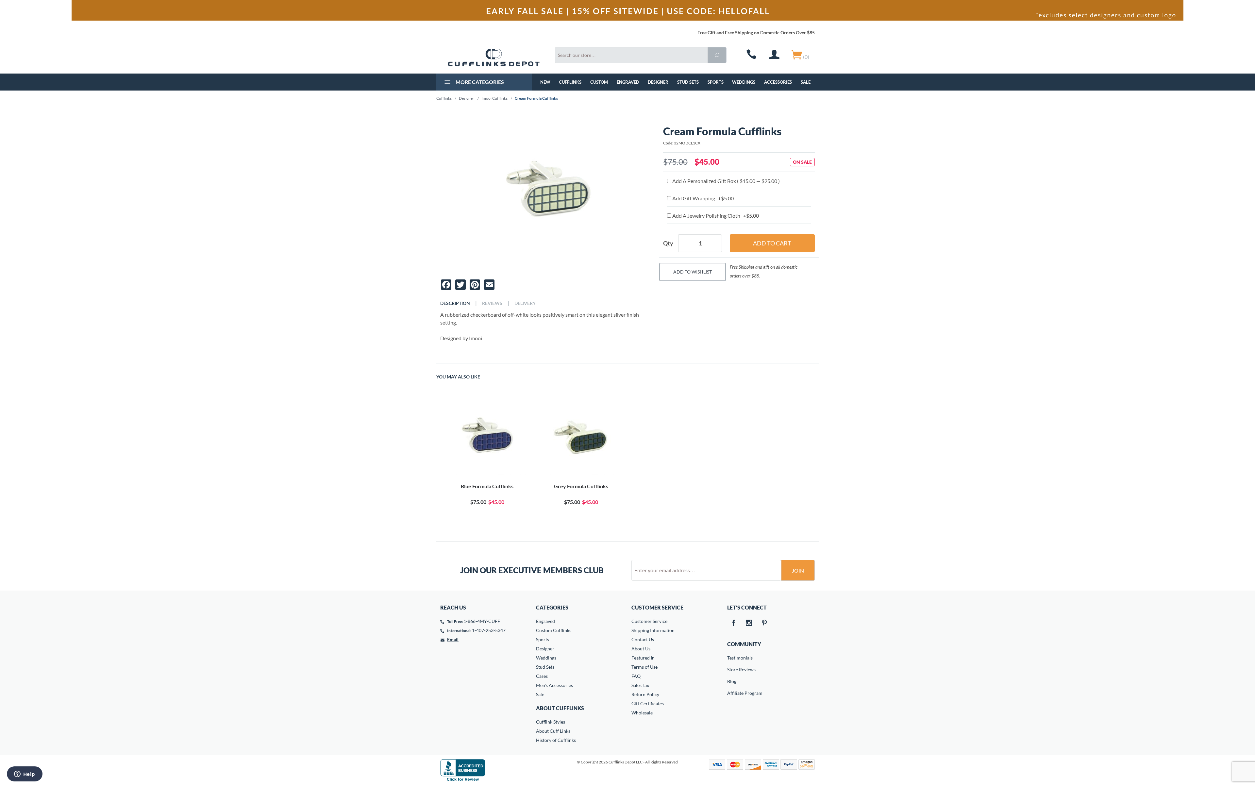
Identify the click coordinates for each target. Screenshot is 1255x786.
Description (455, 303)
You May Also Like (458, 376)
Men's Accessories (554, 685)
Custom (599, 82)
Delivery (525, 303)
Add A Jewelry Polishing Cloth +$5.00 (715, 215)
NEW (545, 82)
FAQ (636, 676)
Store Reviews (731, 669)
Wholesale (642, 712)
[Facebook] (733, 623)
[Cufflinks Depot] (493, 57)
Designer (658, 82)
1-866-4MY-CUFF (481, 621)
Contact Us (642, 639)
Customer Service (649, 621)
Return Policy (645, 694)
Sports (716, 82)
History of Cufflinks (556, 740)
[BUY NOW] (487, 436)
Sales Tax (640, 685)
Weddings (743, 82)
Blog (731, 681)
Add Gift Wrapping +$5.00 (702, 198)
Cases (542, 676)
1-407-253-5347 (489, 630)
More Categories (479, 82)
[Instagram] (749, 623)
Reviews (492, 303)
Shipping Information (653, 630)
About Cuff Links (553, 731)
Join (798, 570)
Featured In (643, 658)
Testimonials (731, 658)
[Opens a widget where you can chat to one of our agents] (24, 774)
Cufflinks (570, 82)
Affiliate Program (731, 693)
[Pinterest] (764, 623)
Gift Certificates (647, 703)
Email (453, 639)
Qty (668, 243)
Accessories (778, 82)
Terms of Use (644, 667)
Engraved (628, 82)
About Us (640, 648)
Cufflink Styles (550, 722)
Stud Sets (688, 82)
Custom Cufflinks (553, 630)
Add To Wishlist (692, 272)
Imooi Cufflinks (494, 98)
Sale (806, 82)
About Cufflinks (560, 708)
